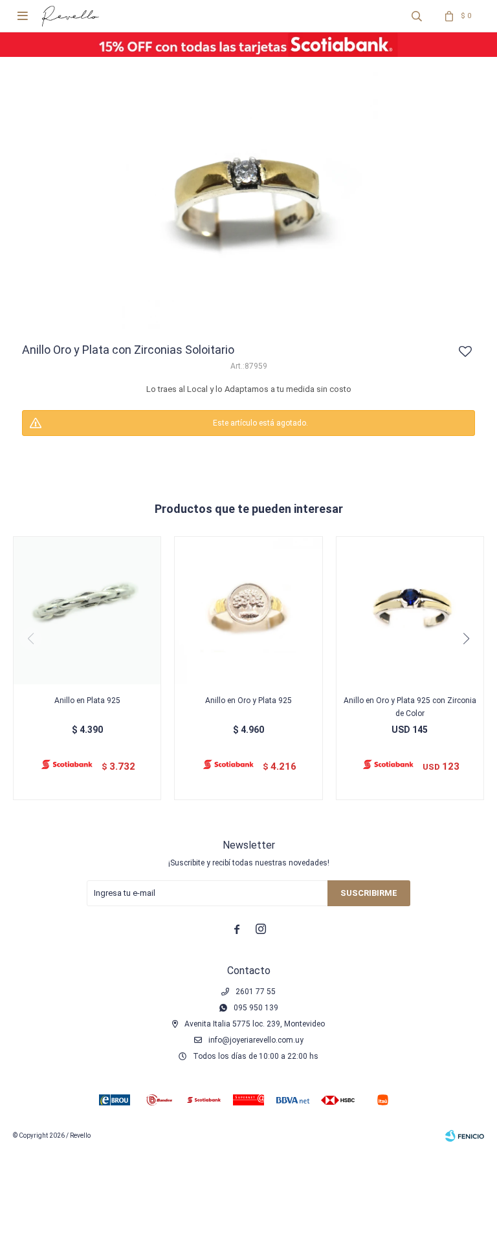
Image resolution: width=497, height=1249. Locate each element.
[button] (417, 16)
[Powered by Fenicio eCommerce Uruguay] (464, 1136)
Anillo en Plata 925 (87, 700)
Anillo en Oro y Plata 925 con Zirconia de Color (410, 707)
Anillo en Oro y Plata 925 (248, 700)
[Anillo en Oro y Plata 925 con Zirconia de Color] (410, 610)
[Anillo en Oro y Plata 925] (248, 610)
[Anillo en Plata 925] (87, 610)
